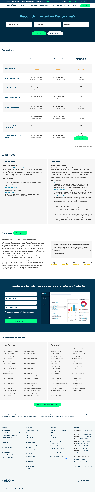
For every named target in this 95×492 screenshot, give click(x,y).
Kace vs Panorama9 (55, 381)
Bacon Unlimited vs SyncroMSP (30, 385)
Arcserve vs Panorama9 (56, 373)
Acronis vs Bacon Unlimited (8, 371)
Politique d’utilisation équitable (82, 462)
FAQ (27, 463)
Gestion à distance (59, 189)
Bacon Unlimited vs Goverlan (29, 391)
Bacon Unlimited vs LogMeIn (29, 373)
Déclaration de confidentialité (58, 430)
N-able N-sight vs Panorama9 (78, 363)
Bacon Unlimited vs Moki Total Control (10, 351)
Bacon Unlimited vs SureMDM (9, 353)
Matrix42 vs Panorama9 (55, 376)
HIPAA (52, 432)
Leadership (29, 458)
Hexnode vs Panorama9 (77, 366)
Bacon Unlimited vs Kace (8, 385)
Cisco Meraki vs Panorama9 (56, 368)
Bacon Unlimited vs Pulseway (29, 349)
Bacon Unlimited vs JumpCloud (9, 354)
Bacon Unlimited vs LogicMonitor (30, 348)
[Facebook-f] (82, 466)
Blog (27, 432)
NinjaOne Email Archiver (8, 454)
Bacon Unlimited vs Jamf (7, 349)
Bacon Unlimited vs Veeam (29, 366)
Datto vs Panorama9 (76, 386)
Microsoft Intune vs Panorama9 (78, 353)
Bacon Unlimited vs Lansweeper (30, 358)
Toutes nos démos (31, 442)
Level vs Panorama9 (76, 371)
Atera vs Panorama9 (55, 375)
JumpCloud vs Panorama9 (56, 354)
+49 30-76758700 (86, 434)
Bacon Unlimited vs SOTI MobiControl (31, 393)
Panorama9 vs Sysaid (55, 385)
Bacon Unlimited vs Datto (29, 368)
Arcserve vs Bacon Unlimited (8, 373)
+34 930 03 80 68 (85, 441)
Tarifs (52, 5)
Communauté (29, 461)
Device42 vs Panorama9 (56, 356)
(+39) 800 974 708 (83, 443)
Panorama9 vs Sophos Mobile (57, 358)
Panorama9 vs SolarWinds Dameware (58, 393)
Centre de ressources (32, 430)
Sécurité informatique (60, 195)
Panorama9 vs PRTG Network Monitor (79, 356)
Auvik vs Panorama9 (76, 359)
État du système (30, 447)
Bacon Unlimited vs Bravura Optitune (31, 380)
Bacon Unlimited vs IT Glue (29, 353)
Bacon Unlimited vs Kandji (8, 358)
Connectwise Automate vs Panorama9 (80, 349)
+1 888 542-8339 (64, 1)
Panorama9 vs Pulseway (77, 383)
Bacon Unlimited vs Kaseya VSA (30, 383)
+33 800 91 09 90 (83, 439)
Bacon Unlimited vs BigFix (29, 365)
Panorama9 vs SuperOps (56, 378)
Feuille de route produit (8, 457)
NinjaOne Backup (6, 452)
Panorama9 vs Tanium (76, 380)
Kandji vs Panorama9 (55, 365)
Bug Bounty (53, 437)
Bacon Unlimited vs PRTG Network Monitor (32, 388)
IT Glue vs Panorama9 (76, 391)
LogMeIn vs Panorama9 (77, 351)
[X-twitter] (91, 466)
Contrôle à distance (11, 192)
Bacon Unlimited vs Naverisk (29, 363)
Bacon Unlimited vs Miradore (8, 348)
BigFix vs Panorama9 (76, 381)
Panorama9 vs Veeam (76, 385)
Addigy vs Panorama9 (55, 366)
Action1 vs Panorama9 (55, 370)
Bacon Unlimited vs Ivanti (29, 354)
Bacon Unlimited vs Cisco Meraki (9, 368)
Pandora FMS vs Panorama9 (56, 388)
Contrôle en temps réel (11, 187)
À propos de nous (31, 456)
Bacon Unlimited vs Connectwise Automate (32, 390)
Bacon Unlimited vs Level (29, 356)
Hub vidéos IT (29, 437)
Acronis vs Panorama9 (55, 371)
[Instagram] (85, 466)
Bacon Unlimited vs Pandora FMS (9, 390)
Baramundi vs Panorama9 (77, 365)
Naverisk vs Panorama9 (77, 390)
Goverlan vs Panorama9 (77, 358)
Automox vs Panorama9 (55, 391)
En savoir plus (47, 1)
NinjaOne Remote (7, 437)
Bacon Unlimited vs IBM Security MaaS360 (11, 391)
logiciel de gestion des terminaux (20, 168)
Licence (28, 471)
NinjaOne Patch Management (10, 435)
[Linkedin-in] (75, 466)
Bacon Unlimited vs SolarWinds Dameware (32, 361)
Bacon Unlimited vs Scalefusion (9, 380)
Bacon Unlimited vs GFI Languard (9, 363)
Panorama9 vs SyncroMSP (56, 395)
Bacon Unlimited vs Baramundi (9, 393)
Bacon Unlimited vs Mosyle (8, 365)
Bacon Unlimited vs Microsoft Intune (31, 378)
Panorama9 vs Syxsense (56, 380)
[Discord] (88, 466)
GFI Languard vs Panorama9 (56, 359)
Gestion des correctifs (11, 181)
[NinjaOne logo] (11, 5)
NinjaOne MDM (6, 440)
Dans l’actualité (30, 466)
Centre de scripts (31, 440)
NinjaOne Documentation (9, 450)
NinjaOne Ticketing (7, 447)
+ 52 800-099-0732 (85, 450)
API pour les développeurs (33, 445)
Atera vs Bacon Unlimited (8, 375)
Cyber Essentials (54, 445)
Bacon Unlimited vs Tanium (29, 359)
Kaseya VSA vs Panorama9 (77, 348)
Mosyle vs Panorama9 (55, 361)
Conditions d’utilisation (80, 459)
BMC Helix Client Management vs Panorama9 (81, 376)
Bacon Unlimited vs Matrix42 (8, 378)
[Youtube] (79, 466)
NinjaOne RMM (6, 430)
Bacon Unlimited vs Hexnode (8, 395)
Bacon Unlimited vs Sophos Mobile (9, 359)
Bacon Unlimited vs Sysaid (8, 388)
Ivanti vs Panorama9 (76, 393)
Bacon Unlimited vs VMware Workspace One (12, 386)
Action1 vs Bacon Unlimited (8, 370)
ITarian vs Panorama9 (76, 368)
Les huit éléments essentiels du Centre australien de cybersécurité (58, 441)
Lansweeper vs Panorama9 (77, 378)
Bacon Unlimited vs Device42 (8, 356)
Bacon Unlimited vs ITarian (8, 396)
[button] (52, 249)
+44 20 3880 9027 (87, 436)
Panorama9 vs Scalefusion (56, 386)
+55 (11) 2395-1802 (83, 448)
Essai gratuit (85, 5)
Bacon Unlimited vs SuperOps (9, 381)
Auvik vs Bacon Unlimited (29, 386)
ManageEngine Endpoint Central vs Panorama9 (81, 354)
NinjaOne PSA (6, 442)
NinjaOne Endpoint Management (11, 432)
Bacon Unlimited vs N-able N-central (31, 381)
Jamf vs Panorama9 (55, 348)
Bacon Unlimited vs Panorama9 (30, 371)
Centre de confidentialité (33, 450)
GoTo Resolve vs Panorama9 (78, 373)
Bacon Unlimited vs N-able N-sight (31, 370)
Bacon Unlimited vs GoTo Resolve (30, 351)
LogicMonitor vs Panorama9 (77, 361)
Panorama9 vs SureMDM (56, 353)
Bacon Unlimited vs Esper (8, 366)
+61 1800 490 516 (83, 445)
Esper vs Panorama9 (55, 363)
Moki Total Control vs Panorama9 (57, 349)
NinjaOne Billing (6, 445)
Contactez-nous (73, 1)
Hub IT (28, 435)
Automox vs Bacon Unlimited (8, 376)
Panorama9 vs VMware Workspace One (59, 383)
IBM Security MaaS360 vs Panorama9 (58, 390)
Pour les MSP (44, 5)
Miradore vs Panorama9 (56, 351)
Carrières (28, 468)
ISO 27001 (53, 435)
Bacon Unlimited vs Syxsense (8, 383)
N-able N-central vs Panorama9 (78, 388)
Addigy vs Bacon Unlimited (8, 361)
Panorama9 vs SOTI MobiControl (78, 375)
